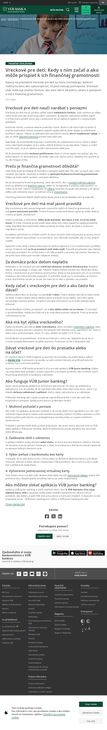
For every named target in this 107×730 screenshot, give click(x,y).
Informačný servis (36, 592)
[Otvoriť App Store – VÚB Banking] (78, 553)
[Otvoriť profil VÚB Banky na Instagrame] (38, 574)
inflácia (51, 188)
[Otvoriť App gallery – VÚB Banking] (96, 553)
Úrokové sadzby (35, 612)
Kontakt (74, 2)
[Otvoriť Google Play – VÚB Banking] (60, 553)
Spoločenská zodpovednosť (14, 630)
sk (103, 2)
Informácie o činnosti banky (67, 607)
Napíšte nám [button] (44, 536)
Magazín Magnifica (63, 633)
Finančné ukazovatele (64, 594)
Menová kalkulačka (36, 604)
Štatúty (31, 638)
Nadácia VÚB (7, 643)
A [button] (83, 629)
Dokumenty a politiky (11, 638)
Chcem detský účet (15, 504)
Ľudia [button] (5, 2)
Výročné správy (61, 603)
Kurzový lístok (34, 600)
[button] (67, 9)
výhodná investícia (28, 136)
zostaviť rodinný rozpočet (82, 182)
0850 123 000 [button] (63, 536)
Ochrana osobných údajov (39, 687)
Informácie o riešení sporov (40, 691)
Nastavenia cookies (36, 654)
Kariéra (5, 608)
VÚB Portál (32, 650)
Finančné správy (62, 598)
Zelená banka (60, 624)
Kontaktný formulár (89, 596)
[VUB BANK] (14, 9)
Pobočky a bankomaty (90, 600)
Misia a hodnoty (9, 612)
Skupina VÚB (7, 600)
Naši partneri (8, 634)
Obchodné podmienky (38, 596)
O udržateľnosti (9, 626)
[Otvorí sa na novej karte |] (47, 516)
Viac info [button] (91, 721)
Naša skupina (56, 10)
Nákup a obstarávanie (11, 604)
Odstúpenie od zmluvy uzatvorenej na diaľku (38, 668)
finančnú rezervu (36, 185)
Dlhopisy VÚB (34, 634)
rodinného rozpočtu (83, 326)
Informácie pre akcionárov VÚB (39, 622)
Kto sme (5, 592)
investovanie (60, 191)
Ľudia (3, 19)
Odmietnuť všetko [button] (90, 713)
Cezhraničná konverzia (38, 646)
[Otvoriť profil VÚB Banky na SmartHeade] (45, 574)
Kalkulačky (32, 616)
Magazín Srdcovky (62, 628)
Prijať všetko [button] (91, 704)
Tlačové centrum (88, 604)
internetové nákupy (77, 475)
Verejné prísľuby (35, 642)
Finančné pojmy (35, 659)
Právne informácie (36, 683)
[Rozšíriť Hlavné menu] (76, 9)
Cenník (31, 608)
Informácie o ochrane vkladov (37, 629)
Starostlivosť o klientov (12, 596)
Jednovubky (13, 19)
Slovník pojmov (34, 663)
